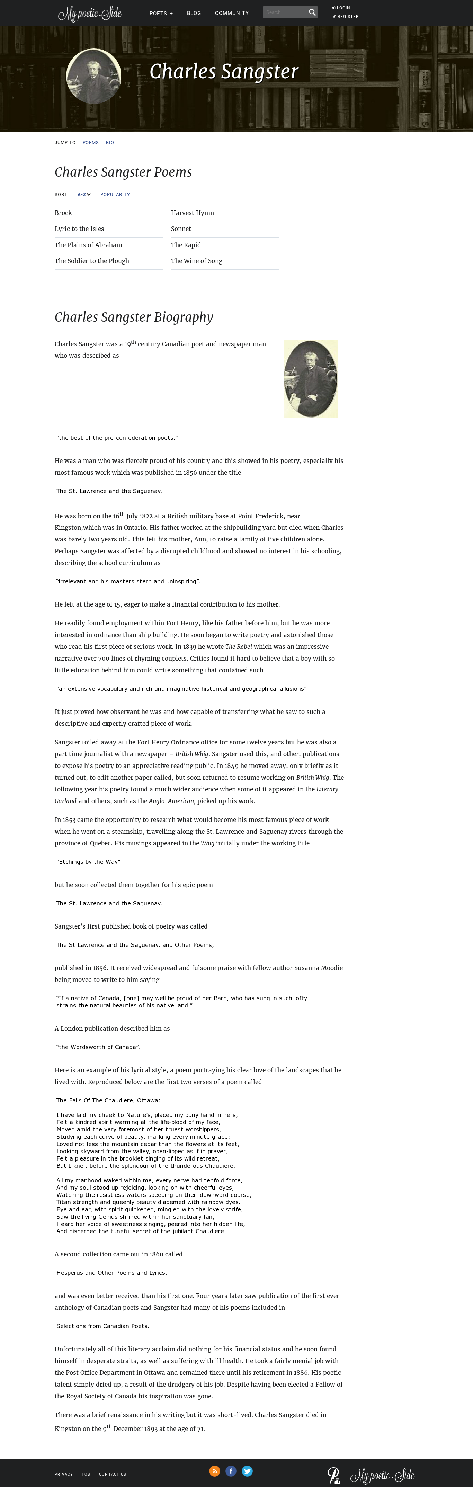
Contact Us (112, 1474)
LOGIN (343, 8)
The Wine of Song (196, 261)
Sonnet (181, 229)
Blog (194, 13)
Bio (110, 142)
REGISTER (348, 16)
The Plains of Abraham (88, 245)
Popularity (115, 194)
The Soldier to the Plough (92, 261)
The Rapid (186, 245)
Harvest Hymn (192, 213)
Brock (63, 213)
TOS (86, 1474)
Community (232, 13)
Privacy (64, 1474)
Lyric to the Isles (79, 229)
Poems (91, 142)
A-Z (83, 194)
